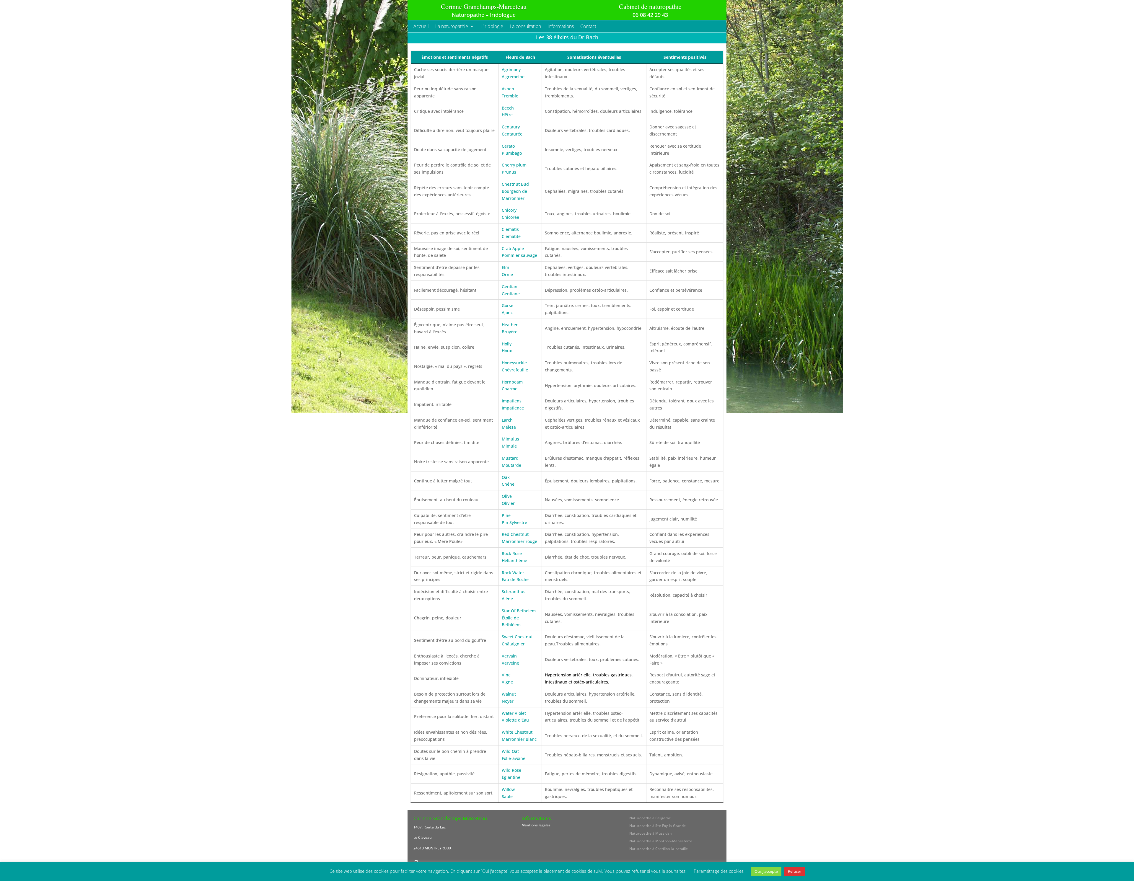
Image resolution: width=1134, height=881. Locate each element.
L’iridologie (491, 27)
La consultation (525, 27)
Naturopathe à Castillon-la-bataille (658, 848)
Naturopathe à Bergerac (650, 817)
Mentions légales (536, 825)
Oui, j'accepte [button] (766, 871)
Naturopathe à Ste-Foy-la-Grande (657, 825)
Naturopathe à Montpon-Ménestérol (660, 841)
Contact (588, 27)
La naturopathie (451, 27)
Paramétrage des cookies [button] (719, 871)
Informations (561, 27)
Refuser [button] (794, 871)
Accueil (421, 27)
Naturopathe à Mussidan (650, 833)
